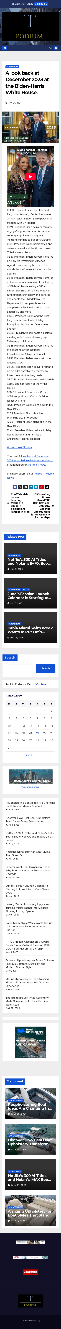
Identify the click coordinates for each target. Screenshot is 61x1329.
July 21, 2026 (18, 1185)
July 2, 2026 (18, 1221)
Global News (12, 67)
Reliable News (36, 464)
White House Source (19, 447)
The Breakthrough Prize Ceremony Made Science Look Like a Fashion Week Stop (27, 1001)
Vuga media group (30, 787)
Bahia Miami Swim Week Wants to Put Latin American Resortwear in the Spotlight (29, 926)
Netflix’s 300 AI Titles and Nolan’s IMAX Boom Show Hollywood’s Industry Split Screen (30, 837)
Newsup (33, 1320)
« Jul (29, 755)
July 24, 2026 (19, 1149)
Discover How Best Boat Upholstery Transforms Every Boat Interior (30, 1144)
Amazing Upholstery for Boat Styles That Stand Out (30, 1215)
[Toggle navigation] (28, 48)
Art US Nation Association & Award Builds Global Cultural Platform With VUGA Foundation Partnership (28, 945)
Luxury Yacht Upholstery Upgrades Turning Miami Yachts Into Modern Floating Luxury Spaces (27, 908)
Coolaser (41, 684)
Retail (26, 590)
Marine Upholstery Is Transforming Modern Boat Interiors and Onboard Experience (28, 982)
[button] (50, 48)
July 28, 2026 (19, 1114)
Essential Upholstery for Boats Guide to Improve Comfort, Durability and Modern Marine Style (30, 964)
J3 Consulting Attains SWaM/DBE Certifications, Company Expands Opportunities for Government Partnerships (40, 506)
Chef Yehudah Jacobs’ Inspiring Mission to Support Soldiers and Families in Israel (20, 503)
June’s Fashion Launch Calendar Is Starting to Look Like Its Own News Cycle (27, 889)
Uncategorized (16, 1100)
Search (10, 657)
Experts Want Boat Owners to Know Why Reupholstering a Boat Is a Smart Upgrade (29, 870)
